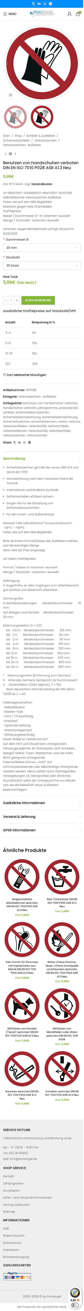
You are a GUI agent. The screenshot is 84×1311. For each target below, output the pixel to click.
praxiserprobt (68, 408)
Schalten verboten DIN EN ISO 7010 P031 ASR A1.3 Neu (62, 1093)
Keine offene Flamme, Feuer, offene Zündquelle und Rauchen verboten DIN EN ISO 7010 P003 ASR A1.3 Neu (62, 969)
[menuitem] (42, 1176)
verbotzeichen (37, 435)
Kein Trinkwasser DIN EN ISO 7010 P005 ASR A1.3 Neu (62, 902)
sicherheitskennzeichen (32, 412)
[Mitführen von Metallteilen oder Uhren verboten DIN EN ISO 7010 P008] (62, 1006)
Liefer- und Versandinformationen (27, 1198)
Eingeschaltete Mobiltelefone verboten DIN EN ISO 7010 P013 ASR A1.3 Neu (22, 904)
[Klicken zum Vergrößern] (10, 95)
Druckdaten (11, 1190)
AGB (6, 1228)
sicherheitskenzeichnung (59, 417)
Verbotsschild (38, 431)
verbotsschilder (60, 431)
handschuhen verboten (20, 408)
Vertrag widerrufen (16, 1204)
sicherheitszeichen (16, 422)
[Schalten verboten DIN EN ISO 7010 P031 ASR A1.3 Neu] (62, 1069)
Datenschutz (12, 1243)
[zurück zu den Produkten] (10, 153)
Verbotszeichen (45, 140)
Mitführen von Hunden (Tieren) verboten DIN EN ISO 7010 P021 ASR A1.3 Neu (22, 1032)
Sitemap (9, 1212)
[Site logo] (42, 14)
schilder (8, 412)
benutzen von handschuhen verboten (50, 403)
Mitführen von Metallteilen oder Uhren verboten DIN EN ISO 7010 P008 (62, 1034)
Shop (18, 136)
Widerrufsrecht (13, 1236)
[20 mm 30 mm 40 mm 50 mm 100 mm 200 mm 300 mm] (42, 247)
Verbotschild (37, 426)
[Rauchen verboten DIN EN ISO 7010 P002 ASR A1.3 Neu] (22, 1069)
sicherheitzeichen (43, 422)
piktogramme (48, 408)
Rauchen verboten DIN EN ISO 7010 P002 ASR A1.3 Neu (22, 1095)
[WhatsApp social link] (45, 4)
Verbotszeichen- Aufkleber (22, 145)
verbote (74, 422)
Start (6, 136)
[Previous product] (5, 153)
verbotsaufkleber (15, 426)
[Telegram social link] (50, 4)
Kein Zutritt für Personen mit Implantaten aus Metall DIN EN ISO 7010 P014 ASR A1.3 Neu (22, 967)
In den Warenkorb (38, 300)
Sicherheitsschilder (16, 140)
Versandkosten (41, 184)
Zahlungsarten (13, 1183)
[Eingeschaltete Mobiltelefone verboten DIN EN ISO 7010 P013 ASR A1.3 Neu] (22, 877)
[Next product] (15, 153)
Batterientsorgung (16, 1257)
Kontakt (8, 1176)
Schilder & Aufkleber (41, 136)
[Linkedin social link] (39, 4)
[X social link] (33, 4)
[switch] (75, 1305)
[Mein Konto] (69, 14)
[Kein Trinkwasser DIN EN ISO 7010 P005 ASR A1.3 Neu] (62, 877)
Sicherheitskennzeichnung (22, 417)
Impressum (11, 1250)
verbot (62, 422)
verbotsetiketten (15, 431)
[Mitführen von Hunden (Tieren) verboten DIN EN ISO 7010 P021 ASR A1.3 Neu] (22, 1006)
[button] (7, 63)
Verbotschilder (58, 426)
